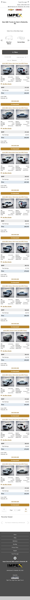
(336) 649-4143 (25, 5)
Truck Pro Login (15, 554)
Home (15, 534)
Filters (16, 52)
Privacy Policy (15, 547)
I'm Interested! (15, 104)
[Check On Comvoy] (15, 558)
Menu (4, 2)
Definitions (15, 541)
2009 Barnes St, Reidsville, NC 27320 (19, 7)
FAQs (15, 537)
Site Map (15, 544)
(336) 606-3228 (15, 101)
